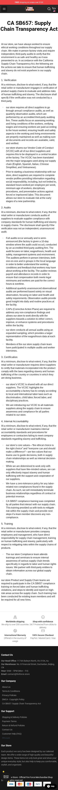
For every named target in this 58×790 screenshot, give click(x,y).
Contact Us (7, 729)
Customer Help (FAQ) (12, 734)
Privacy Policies (9, 695)
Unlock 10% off (6, 776)
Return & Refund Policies (13, 725)
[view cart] (54, 9)
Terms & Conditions (11, 691)
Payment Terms (9, 721)
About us (6, 687)
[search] (49, 9)
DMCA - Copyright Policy (13, 699)
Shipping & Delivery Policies (14, 717)
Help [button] (52, 786)
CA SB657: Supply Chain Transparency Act (21, 703)
